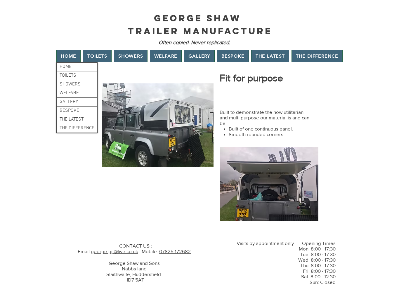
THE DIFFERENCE (77, 128)
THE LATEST (72, 119)
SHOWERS (70, 84)
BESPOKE (69, 111)
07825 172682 (175, 251)
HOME (66, 67)
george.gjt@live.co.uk (114, 251)
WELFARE (69, 93)
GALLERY (69, 102)
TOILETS (68, 75)
